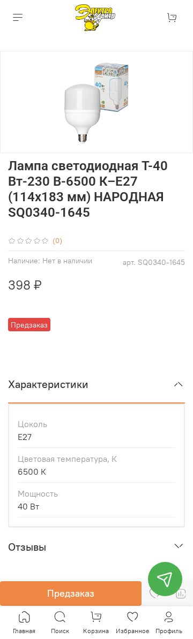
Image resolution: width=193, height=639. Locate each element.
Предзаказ (70, 593)
